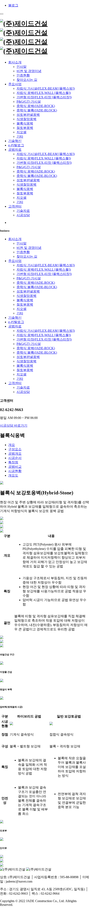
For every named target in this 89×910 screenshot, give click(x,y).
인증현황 (23, 75)
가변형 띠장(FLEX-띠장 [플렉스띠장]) (44, 97)
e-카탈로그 (16, 145)
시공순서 (15, 458)
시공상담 (23, 215)
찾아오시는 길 (27, 79)
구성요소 (15, 449)
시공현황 (15, 471)
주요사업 (15, 84)
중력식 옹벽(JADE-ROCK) (36, 106)
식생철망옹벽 (26, 119)
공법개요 (15, 453)
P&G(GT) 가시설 (29, 101)
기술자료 (23, 210)
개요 (11, 445)
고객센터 (15, 206)
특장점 (13, 462)
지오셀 (21, 132)
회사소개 (15, 62)
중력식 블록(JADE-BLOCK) (37, 110)
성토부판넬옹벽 (28, 114)
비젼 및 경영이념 (29, 71)
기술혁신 (15, 141)
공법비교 (15, 466)
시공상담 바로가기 (13, 425)
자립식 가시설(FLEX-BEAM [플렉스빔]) (46, 88)
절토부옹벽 (25, 128)
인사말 (21, 66)
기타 (20, 136)
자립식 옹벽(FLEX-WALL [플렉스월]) (44, 93)
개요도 (13, 475)
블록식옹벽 (25, 123)
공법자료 (15, 149)
